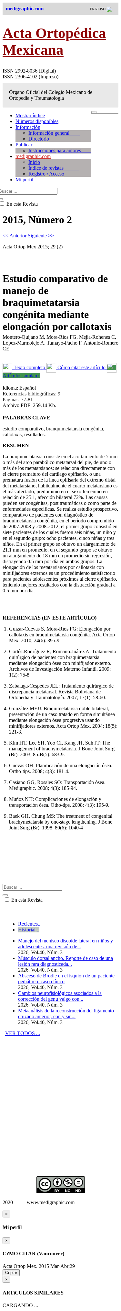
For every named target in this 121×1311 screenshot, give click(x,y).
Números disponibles (36, 121)
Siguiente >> (41, 235)
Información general (54, 133)
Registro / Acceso (46, 174)
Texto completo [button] (29, 367)
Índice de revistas (53, 168)
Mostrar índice (30, 115)
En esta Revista (26, 900)
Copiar (11, 1272)
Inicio (34, 162)
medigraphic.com (33, 156)
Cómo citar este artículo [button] (81, 367)
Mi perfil (24, 179)
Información (27, 127)
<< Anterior (15, 235)
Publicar (23, 144)
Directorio (38, 139)
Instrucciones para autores (59, 150)
